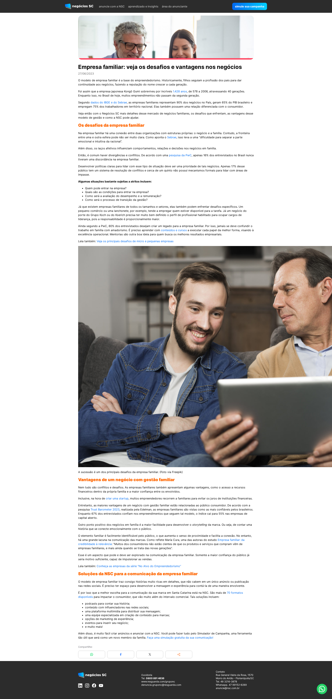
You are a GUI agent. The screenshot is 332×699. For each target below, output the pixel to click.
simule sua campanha (249, 6)
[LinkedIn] (80, 685)
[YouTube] (101, 685)
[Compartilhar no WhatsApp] (91, 654)
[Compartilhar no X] (149, 654)
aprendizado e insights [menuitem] (143, 6)
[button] (178, 654)
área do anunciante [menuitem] (174, 6)
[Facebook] (94, 685)
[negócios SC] (79, 6)
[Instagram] (87, 685)
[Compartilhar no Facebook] (120, 654)
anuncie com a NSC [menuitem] (112, 6)
